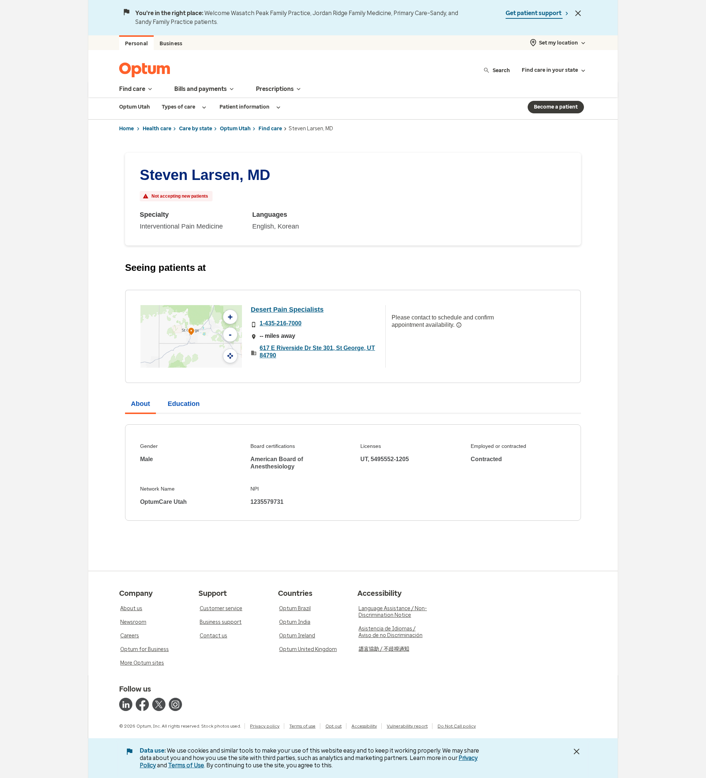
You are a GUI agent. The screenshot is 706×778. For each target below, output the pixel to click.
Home (126, 128)
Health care (157, 128)
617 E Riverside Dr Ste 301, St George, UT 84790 (317, 351)
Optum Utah (235, 128)
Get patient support (534, 13)
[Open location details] (191, 332)
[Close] (578, 13)
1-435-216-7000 (281, 323)
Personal (136, 43)
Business (171, 43)
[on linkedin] (125, 704)
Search (501, 70)
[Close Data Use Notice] (576, 751)
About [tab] (140, 403)
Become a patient (556, 107)
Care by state (195, 128)
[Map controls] (230, 356)
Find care (270, 128)
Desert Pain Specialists (287, 309)
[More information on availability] (459, 325)
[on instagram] (175, 704)
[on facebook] (142, 704)
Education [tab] (184, 403)
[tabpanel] (353, 472)
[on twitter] (158, 704)
